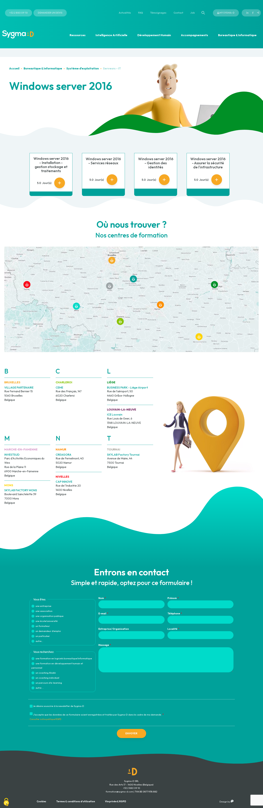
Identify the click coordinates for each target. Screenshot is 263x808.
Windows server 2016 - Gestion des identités (155, 163)
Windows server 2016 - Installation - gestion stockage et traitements (51, 164)
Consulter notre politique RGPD (45, 719)
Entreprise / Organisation (113, 628)
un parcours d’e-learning (49, 682)
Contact (178, 12)
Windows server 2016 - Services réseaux (103, 161)
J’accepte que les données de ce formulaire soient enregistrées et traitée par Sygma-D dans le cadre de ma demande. (97, 714)
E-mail (102, 613)
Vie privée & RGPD (115, 801)
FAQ (140, 12)
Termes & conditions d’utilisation (75, 801)
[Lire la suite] (59, 183)
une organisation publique (50, 616)
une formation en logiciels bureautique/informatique (64, 658)
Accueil (14, 68)
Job (192, 12)
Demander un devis (50, 12)
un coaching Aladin (46, 672)
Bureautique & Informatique (237, 35)
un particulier (43, 636)
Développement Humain (154, 35)
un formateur (43, 626)
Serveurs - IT (112, 68)
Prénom (172, 598)
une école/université (47, 621)
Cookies (41, 801)
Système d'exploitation (82, 68)
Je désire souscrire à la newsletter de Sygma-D (58, 706)
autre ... (40, 687)
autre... (39, 641)
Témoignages (158, 12)
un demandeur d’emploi (48, 631)
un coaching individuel (47, 677)
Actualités (125, 12)
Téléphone (173, 613)
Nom (101, 598)
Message (103, 645)
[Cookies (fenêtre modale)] (6, 802)
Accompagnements (194, 35)
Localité (172, 628)
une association (44, 611)
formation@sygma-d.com (119, 791)
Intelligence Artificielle (111, 35)
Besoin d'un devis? (232, 802)
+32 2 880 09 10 (18, 12)
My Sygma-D (227, 12)
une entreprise (43, 606)
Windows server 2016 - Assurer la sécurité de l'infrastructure (208, 163)
